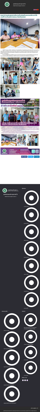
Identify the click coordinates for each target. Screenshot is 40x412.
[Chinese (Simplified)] (38, 9)
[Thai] (34, 9)
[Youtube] (27, 380)
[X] (25, 380)
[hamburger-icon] (38, 13)
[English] (36, 9)
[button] (24, 157)
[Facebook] (23, 380)
